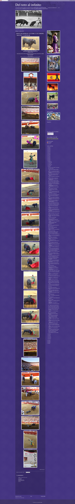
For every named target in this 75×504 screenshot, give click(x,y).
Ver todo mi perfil (49, 143)
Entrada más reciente (18, 496)
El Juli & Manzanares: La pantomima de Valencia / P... (53, 204)
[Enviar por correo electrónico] (26, 472)
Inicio (31, 496)
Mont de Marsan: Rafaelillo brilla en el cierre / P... (53, 256)
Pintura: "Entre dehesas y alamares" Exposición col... (53, 181)
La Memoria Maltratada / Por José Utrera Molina (53, 332)
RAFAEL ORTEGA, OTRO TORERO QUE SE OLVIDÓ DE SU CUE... (53, 219)
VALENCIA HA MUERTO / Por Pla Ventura (52, 188)
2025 (48, 148)
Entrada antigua (43, 496)
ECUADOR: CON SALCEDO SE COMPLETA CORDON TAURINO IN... (53, 201)
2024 (48, 149)
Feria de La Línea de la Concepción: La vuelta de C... (53, 306)
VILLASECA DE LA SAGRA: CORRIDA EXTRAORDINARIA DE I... (52, 222)
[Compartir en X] (27, 472)
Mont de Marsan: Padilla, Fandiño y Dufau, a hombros (54, 270)
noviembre (49, 162)
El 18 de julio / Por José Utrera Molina (52, 217)
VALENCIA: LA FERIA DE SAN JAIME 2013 (52, 250)
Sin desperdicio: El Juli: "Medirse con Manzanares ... (53, 214)
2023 (48, 150)
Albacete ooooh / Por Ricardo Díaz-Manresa (53, 323)
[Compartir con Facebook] (28, 472)
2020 (48, 153)
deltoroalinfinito (50, 142)
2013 (48, 160)
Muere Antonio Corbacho (50, 168)
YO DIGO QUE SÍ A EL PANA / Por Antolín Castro (53, 285)
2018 (48, 155)
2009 (48, 343)
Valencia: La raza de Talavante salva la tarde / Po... (53, 202)
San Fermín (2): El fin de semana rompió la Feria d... (53, 307)
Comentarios (49, 134)
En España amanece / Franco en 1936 (52, 287)
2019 (48, 154)
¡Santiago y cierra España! (51, 228)
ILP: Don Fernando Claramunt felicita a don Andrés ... (53, 329)
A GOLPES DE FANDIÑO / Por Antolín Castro (53, 242)
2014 (48, 159)
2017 (48, 156)
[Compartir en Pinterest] (29, 472)
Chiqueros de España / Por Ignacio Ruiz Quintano (53, 280)
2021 (48, 152)
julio (48, 166)
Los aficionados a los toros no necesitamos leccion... (53, 284)
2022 (48, 151)
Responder (19, 481)
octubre (49, 163)
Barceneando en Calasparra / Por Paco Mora (53, 330)
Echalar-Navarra (50, 286)
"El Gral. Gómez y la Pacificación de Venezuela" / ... (53, 257)
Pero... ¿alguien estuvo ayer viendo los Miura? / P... (53, 305)
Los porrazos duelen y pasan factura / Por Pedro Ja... (54, 255)
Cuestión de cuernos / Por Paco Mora (52, 266)
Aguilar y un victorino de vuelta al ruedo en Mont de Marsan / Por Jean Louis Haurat (30, 56)
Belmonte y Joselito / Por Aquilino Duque (52, 193)
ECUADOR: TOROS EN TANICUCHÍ (52, 331)
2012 (48, 340)
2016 (48, 157)
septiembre (49, 164)
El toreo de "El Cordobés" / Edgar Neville (52, 227)
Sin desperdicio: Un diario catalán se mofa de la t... (53, 182)
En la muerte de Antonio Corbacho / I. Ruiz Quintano (53, 167)
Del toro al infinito (28, 4)
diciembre (49, 161)
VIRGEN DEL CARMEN (50, 299)
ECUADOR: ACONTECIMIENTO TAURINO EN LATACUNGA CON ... (53, 269)
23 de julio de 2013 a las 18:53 (24, 477)
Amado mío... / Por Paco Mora (51, 218)
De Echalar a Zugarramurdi (51, 265)
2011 (48, 341)
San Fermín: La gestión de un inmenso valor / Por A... (53, 308)
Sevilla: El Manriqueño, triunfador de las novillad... (53, 180)
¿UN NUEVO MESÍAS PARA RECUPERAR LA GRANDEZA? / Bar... (53, 185)
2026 (48, 147)
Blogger (41, 502)
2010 (48, 342)
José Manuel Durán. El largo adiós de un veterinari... (53, 203)
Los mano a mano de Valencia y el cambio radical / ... (53, 197)
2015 (48, 158)
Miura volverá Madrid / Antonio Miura (52, 312)
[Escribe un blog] (27, 472)
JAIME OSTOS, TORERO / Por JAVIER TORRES (53, 281)
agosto (49, 165)
